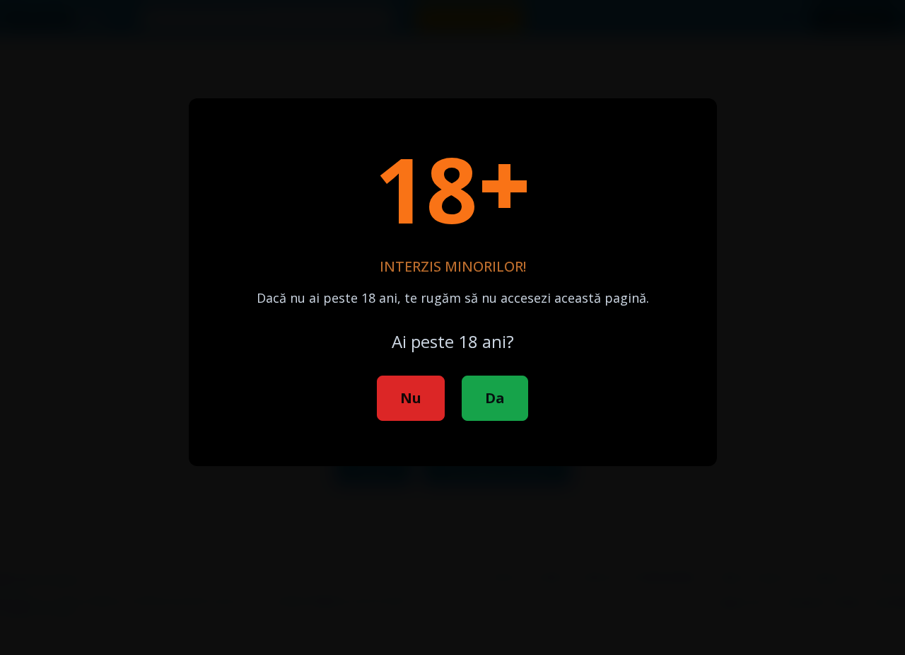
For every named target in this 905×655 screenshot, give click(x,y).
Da (495, 397)
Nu (410, 397)
